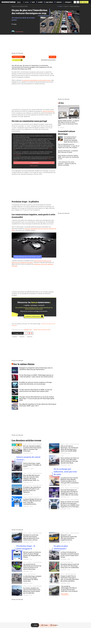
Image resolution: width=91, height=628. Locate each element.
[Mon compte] (75, 2)
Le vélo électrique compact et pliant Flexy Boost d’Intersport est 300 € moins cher (32, 578)
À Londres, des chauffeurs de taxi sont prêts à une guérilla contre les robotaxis (32, 489)
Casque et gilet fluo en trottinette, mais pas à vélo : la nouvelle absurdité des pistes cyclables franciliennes (70, 578)
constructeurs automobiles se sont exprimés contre (36, 80)
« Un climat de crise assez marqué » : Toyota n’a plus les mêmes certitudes (67, 163)
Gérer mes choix (34, 165)
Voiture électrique (74, 6)
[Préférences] (78, 2)
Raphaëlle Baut (19, 31)
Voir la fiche (64, 594)
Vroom (60, 6)
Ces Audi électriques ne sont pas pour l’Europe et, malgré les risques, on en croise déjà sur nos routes (69, 492)
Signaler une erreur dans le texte (41, 329)
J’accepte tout (34, 163)
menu (19, 2)
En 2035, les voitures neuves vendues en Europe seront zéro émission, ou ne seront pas (35, 383)
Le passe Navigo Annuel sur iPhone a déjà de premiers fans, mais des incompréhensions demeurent (32, 501)
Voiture (66, 6)
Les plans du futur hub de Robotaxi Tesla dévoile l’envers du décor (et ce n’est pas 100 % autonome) (70, 480)
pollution (22, 336)
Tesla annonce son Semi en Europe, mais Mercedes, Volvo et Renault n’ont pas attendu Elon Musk (70, 460)
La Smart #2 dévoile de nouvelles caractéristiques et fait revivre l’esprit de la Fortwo (70, 554)
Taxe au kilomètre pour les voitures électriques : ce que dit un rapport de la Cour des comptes (68, 146)
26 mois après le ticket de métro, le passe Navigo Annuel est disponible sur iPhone (32, 554)
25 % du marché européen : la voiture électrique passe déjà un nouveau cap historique (32, 448)
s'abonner (85, 2)
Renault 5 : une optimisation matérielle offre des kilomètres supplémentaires (69, 537)
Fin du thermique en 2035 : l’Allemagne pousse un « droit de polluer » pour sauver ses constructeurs (36, 376)
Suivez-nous (52, 56)
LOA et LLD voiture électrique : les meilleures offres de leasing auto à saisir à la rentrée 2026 (69, 448)
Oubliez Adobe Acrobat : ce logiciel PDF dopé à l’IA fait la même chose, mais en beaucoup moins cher (68, 123)
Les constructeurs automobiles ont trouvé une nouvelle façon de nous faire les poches (71, 139)
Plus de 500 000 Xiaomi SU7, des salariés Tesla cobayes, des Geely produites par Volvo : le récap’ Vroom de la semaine (32, 478)
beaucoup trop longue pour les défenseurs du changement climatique (31, 261)
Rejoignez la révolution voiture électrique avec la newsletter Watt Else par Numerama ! (35, 368)
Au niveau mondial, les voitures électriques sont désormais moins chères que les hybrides (31, 590)
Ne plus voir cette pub (17, 53)
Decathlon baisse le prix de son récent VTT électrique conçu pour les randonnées (70, 565)
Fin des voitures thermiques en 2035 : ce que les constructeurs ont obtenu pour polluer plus (35, 390)
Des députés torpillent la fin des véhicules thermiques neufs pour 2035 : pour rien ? (37, 405)
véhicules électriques (48, 111)
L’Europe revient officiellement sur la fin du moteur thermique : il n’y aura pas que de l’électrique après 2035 (36, 398)
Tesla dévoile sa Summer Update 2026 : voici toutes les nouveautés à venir (68, 157)
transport (29, 336)
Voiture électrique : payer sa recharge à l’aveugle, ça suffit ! (32, 464)
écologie (15, 336)
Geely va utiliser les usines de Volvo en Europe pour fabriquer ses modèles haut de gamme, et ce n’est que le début (70, 504)
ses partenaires (17, 155)
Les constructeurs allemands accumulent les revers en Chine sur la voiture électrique (32, 566)
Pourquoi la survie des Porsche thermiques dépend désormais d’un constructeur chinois (31, 537)
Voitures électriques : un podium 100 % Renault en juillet (68, 151)
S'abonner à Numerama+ (32, 316)
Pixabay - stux (28, 329)
